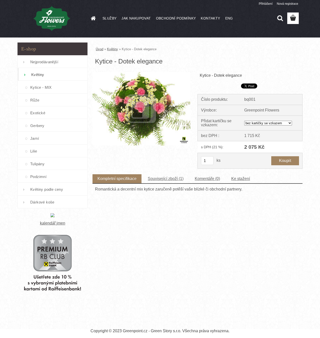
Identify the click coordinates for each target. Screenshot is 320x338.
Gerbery (37, 126)
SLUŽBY (109, 18)
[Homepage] (93, 18)
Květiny (37, 74)
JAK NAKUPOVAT (136, 18)
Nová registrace (287, 4)
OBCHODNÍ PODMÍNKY (176, 18)
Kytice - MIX (41, 87)
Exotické (37, 113)
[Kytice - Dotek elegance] (141, 74)
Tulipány (37, 164)
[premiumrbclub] (53, 227)
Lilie (33, 151)
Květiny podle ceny (46, 189)
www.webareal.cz (177, 322)
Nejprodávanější (44, 62)
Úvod (99, 49)
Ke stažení (240, 178)
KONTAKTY (210, 18)
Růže (35, 100)
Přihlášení (265, 4)
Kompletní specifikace (117, 178)
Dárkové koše (42, 202)
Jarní (34, 138)
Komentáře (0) (207, 178)
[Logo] (52, 18)
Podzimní (38, 176)
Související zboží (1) (166, 178)
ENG (229, 18)
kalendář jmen (52, 223)
